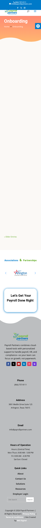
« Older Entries (10, 236)
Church (22, 135)
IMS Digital (22, 520)
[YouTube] (19, 364)
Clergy (29, 135)
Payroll (32, 87)
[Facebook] (8, 364)
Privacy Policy (29, 514)
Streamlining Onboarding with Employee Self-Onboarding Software (19, 183)
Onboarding (22, 87)
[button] (38, 26)
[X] (14, 364)
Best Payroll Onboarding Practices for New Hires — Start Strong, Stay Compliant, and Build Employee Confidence (20, 81)
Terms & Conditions (14, 517)
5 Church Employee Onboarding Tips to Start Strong (19, 131)
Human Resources (25, 189)
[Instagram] (29, 364)
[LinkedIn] (24, 364)
